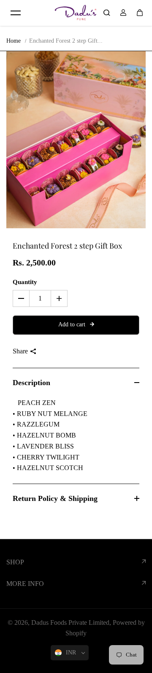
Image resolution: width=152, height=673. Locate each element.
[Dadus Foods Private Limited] (75, 12)
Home (13, 41)
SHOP (15, 562)
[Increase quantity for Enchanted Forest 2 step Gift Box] (59, 298)
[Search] (107, 13)
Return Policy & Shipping (55, 498)
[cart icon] (140, 13)
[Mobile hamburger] (15, 12)
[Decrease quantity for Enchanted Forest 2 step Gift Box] (21, 298)
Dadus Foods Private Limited (70, 622)
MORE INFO (25, 583)
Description (31, 382)
